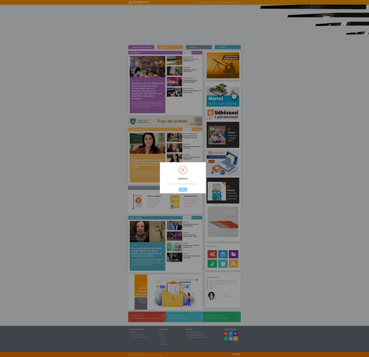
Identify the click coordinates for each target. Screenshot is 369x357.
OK (183, 189)
